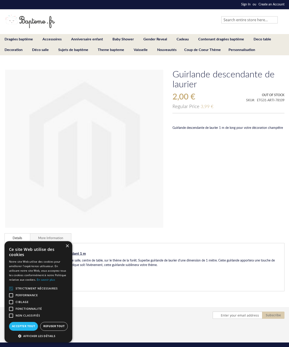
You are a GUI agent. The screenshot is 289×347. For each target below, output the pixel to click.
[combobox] (249, 19)
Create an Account (271, 4)
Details (17, 238)
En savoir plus (46, 280)
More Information (50, 238)
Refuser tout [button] (54, 326)
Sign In (246, 4)
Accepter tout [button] (23, 326)
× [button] (67, 246)
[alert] (38, 291)
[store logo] (30, 21)
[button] (38, 336)
